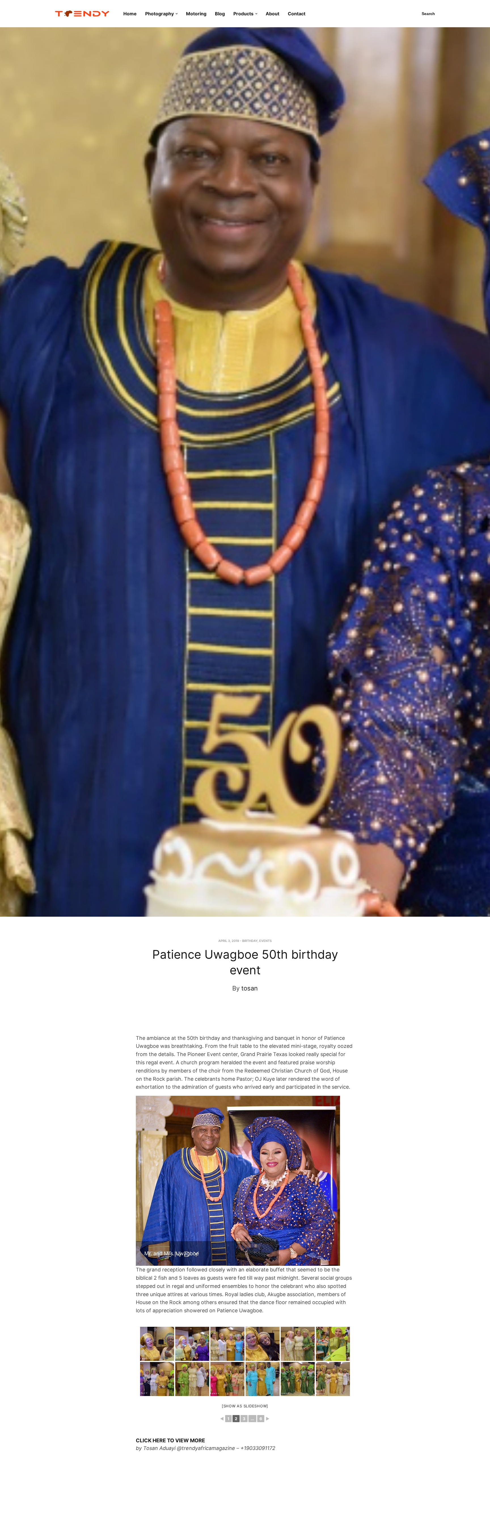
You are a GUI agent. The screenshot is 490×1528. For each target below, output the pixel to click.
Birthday (249, 941)
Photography (159, 13)
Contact (296, 13)
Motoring (196, 13)
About (272, 13)
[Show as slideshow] (245, 1406)
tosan (249, 988)
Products (243, 13)
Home (130, 13)
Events (265, 941)
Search (428, 13)
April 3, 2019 (228, 941)
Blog (220, 13)
